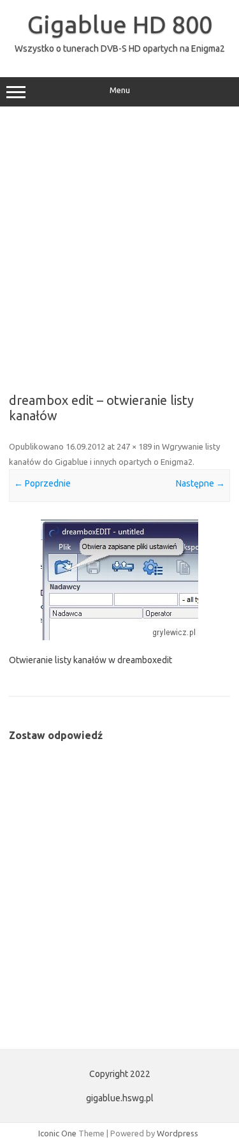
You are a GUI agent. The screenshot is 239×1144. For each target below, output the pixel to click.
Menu (120, 90)
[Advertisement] (119, 245)
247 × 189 (134, 446)
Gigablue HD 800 (119, 24)
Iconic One (57, 1133)
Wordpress (177, 1133)
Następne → (200, 483)
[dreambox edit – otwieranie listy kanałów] (119, 580)
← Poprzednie (42, 483)
